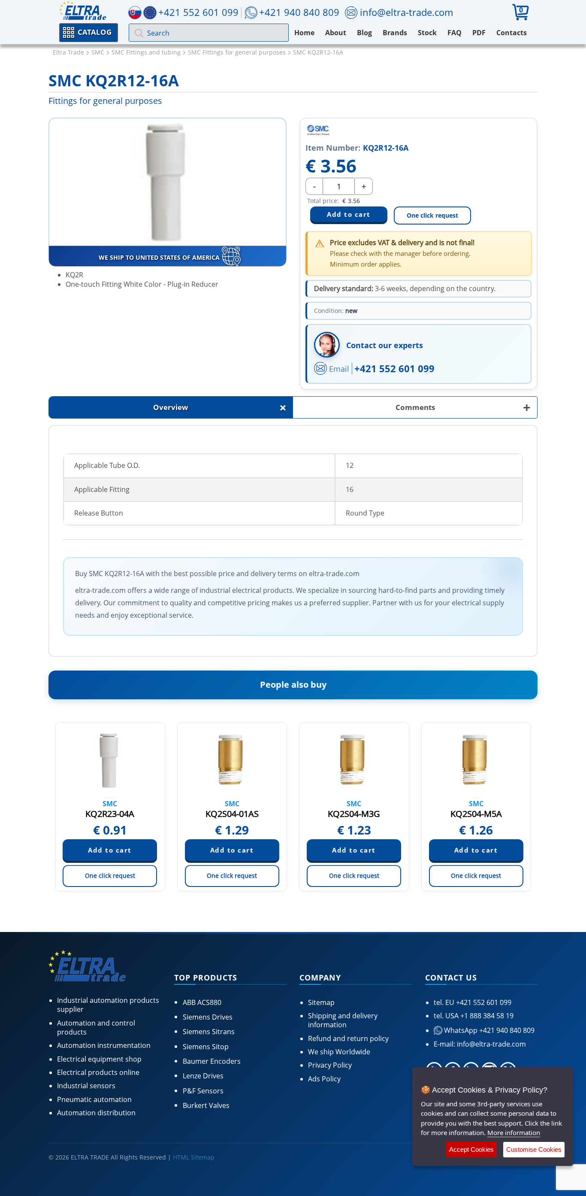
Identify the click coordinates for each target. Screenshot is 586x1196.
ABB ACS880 (202, 1002)
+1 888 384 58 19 (486, 1015)
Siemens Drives (208, 1017)
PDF (479, 32)
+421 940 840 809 (299, 12)
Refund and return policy (348, 1038)
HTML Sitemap (193, 1157)
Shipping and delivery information (343, 1020)
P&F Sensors (203, 1091)
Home (304, 32)
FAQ (454, 32)
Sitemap (321, 1002)
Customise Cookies (534, 1149)
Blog (364, 32)
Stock (427, 32)
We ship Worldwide (339, 1051)
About (335, 32)
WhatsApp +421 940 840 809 (488, 1030)
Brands (395, 32)
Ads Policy (324, 1079)
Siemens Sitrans (209, 1031)
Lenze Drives (203, 1076)
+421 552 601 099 (394, 368)
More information (513, 1132)
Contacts (511, 32)
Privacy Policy (330, 1065)
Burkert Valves (206, 1105)
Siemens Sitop (206, 1046)
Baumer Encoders (212, 1061)
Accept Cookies (471, 1149)
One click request (432, 215)
